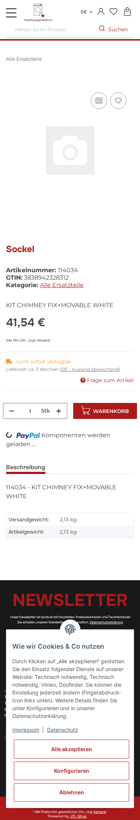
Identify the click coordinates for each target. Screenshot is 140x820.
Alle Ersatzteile (62, 285)
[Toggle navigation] (11, 13)
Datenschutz (62, 730)
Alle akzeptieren (71, 749)
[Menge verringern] (11, 411)
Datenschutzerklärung (106, 622)
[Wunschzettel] (113, 12)
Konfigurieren (71, 770)
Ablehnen (71, 792)
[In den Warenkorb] (12, 82)
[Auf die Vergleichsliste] (99, 100)
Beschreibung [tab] (25, 467)
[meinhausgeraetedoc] (39, 13)
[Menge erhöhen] (58, 411)
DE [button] (84, 12)
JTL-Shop (78, 816)
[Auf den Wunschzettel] (118, 100)
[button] (101, 12)
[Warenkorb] (127, 12)
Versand (43, 340)
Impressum (25, 730)
